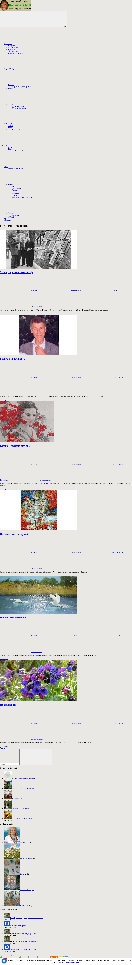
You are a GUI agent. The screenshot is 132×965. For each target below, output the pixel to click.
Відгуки (11, 88)
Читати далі (4, 313)
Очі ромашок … (25, 858)
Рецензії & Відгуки (11, 69)
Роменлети (16, 194)
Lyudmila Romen (75, 291)
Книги (10, 127)
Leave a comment (36, 306)
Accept (60, 962)
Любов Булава (15, 949)
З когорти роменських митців (16, 272)
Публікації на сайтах (19, 108)
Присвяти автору (18, 106)
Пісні (12, 217)
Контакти (7, 221)
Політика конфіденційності (9, 955)
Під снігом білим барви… (14, 617)
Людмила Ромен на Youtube (18, 151)
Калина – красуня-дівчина (15, 445)
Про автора (8, 44)
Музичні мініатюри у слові (23, 197)
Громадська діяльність (16, 53)
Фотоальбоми (13, 47)
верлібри (15, 192)
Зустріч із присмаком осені (33, 918)
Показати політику (72, 962)
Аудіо (10, 147)
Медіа (6, 145)
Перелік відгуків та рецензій (22, 87)
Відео (10, 149)
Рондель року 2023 (30, 934)
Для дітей (15, 195)
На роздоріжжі (8, 704)
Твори (6, 167)
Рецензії (11, 85)
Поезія (10, 184)
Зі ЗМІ (10, 126)
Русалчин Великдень (27, 890)
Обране (115, 377)
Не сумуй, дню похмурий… (15, 534)
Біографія (11, 46)
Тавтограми (16, 188)
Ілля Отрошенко (16, 918)
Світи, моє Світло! (29, 949)
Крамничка (10, 219)
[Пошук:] (9, 764)
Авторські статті (14, 129)
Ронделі (15, 186)
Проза (12, 213)
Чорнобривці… (22, 926)
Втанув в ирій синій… (12, 358)
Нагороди (11, 49)
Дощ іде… (23, 906)
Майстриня (14, 51)
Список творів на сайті (16, 168)
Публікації (8, 124)
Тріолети (15, 190)
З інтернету (12, 104)
